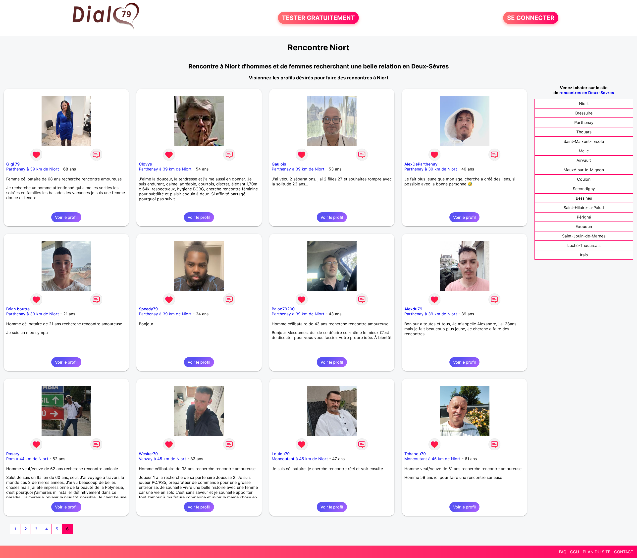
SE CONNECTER (530, 17)
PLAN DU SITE (596, 551)
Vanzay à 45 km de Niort (162, 458)
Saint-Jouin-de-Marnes (583, 235)
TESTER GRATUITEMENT (318, 17)
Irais (584, 254)
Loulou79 (281, 453)
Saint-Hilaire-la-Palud (584, 207)
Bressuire (583, 113)
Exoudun (584, 226)
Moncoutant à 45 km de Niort (300, 458)
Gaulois (279, 164)
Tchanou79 (415, 453)
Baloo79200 (283, 308)
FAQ (562, 551)
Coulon (583, 179)
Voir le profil (66, 217)
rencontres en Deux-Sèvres (586, 92)
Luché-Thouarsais (583, 245)
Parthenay (583, 122)
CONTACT (623, 551)
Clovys (145, 164)
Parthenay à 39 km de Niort (32, 169)
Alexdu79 (413, 308)
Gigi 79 (13, 164)
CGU (574, 551)
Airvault (584, 160)
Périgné (584, 217)
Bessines (584, 198)
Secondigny (584, 188)
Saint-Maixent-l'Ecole (584, 141)
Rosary (12, 453)
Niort (584, 103)
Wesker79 (148, 453)
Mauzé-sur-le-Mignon (584, 169)
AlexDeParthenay (420, 164)
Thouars (583, 131)
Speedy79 (148, 308)
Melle (584, 150)
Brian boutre (18, 308)
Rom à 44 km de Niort (27, 458)
